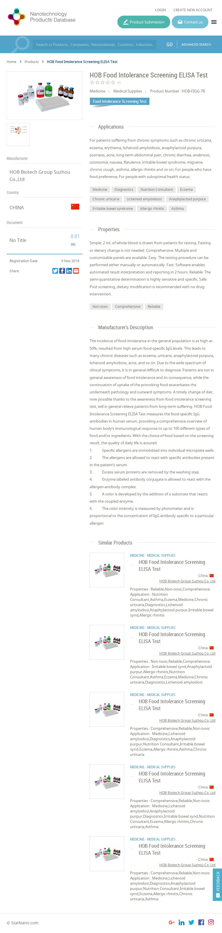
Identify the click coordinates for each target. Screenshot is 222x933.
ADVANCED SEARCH (196, 44)
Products (32, 61)
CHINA (17, 207)
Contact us (193, 22)
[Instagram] (211, 923)
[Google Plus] (172, 923)
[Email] (76, 271)
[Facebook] (62, 271)
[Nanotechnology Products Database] (56, 17)
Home (11, 61)
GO (169, 44)
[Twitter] (55, 271)
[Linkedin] (69, 271)
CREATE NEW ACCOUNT (192, 10)
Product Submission (147, 22)
